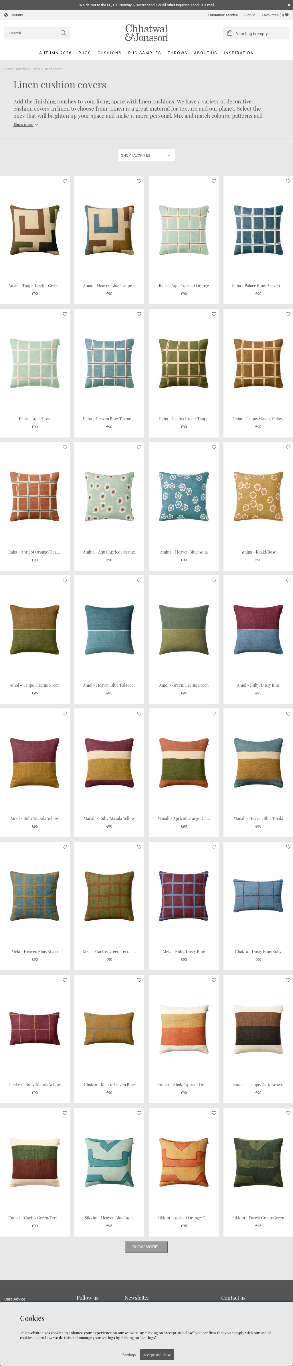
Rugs (84, 53)
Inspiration (239, 53)
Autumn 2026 (55, 53)
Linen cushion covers (47, 69)
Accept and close (157, 1354)
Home (8, 69)
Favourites (273, 15)
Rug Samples (144, 53)
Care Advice (14, 1299)
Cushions (110, 53)
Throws (177, 53)
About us (205, 53)
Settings (129, 1355)
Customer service (223, 15)
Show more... (146, 1247)
